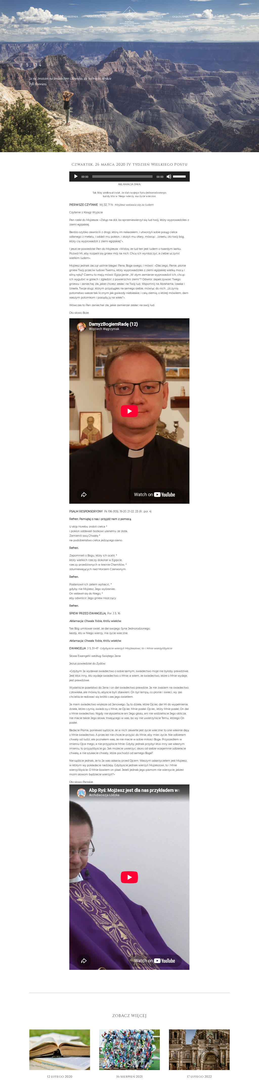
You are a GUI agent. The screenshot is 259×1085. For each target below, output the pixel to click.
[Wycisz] (168, 176)
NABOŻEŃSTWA (96, 16)
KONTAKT (203, 16)
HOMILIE (158, 16)
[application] (129, 176)
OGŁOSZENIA (180, 16)
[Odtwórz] (75, 176)
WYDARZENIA (69, 16)
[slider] (180, 176)
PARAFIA (47, 16)
